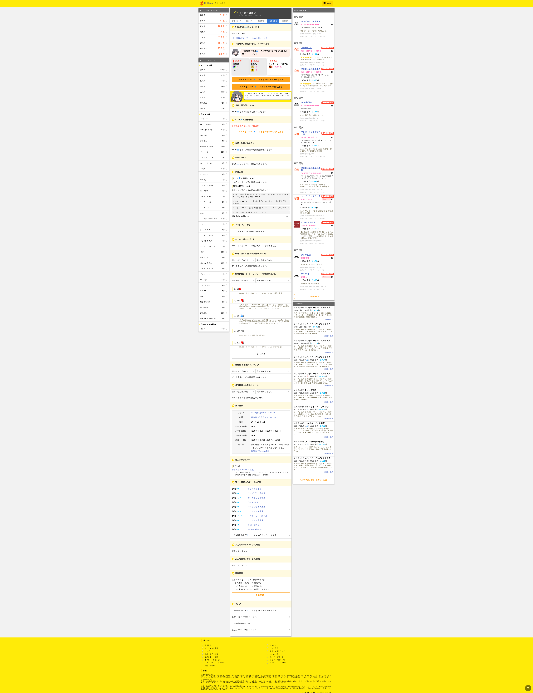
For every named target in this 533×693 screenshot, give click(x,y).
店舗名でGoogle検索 (260, 451)
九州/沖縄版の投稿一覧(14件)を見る (314, 480)
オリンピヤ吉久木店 (256, 507)
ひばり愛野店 (254, 525)
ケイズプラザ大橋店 (256, 493)
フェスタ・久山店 (255, 511)
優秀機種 (261, 21)
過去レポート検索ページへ (244, 630)
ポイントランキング (212, 660)
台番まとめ (273, 21)
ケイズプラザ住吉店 (256, 498)
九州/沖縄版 (220, 3)
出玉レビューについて (278, 663)
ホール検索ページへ (241, 623)
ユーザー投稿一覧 (276, 657)
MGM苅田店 (306, 102)
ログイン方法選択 (211, 648)
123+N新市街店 (308, 223)
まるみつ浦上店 (255, 489)
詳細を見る (329, 319)
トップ (207, 651)
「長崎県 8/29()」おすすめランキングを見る (261, 80)
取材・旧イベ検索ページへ (244, 617)
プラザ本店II (306, 48)
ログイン (273, 645)
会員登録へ (261, 595)
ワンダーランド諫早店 (257, 516)
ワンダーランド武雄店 (310, 196)
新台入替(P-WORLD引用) (243, 470)
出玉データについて (277, 660)
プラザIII (305, 274)
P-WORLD (272, 413)
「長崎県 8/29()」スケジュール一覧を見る (260, 87)
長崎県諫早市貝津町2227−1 (263, 417)
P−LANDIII (253, 502)
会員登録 (208, 645)
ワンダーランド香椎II (310, 21)
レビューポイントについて (215, 663)
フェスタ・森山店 (255, 520)
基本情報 (285, 21)
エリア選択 (274, 648)
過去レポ (249, 21)
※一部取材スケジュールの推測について (249, 38)
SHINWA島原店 (255, 529)
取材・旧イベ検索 (211, 654)
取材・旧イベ (236, 21)
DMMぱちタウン (258, 413)
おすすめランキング (277, 651)
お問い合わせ (210, 665)
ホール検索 (274, 654)
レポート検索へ (314, 296)
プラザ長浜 (306, 255)
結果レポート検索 (211, 657)
